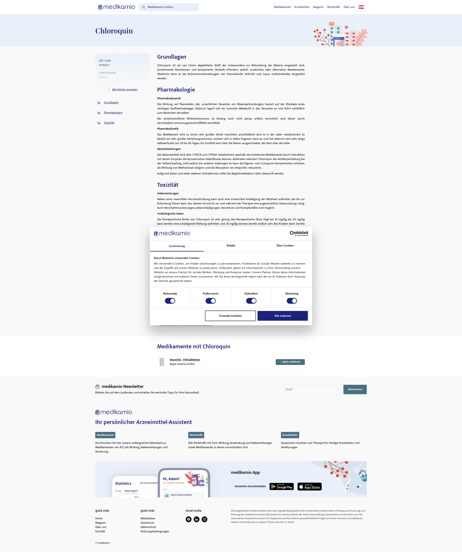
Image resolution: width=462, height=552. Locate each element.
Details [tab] (231, 245)
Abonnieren (355, 389)
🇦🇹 (361, 7)
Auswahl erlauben (230, 315)
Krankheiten (302, 7)
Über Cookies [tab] (285, 245)
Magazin (318, 7)
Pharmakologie (113, 113)
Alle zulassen (282, 315)
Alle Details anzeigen (125, 89)
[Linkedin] (196, 519)
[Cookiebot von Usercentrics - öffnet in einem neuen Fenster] (292, 233)
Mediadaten (148, 518)
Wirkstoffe (333, 7)
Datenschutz (148, 527)
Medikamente (282, 7)
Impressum (147, 523)
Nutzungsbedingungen (155, 531)
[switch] (211, 301)
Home (99, 518)
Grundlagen (111, 103)
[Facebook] (188, 519)
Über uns (349, 7)
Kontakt (100, 531)
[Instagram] (204, 519)
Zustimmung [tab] (177, 246)
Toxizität (109, 123)
